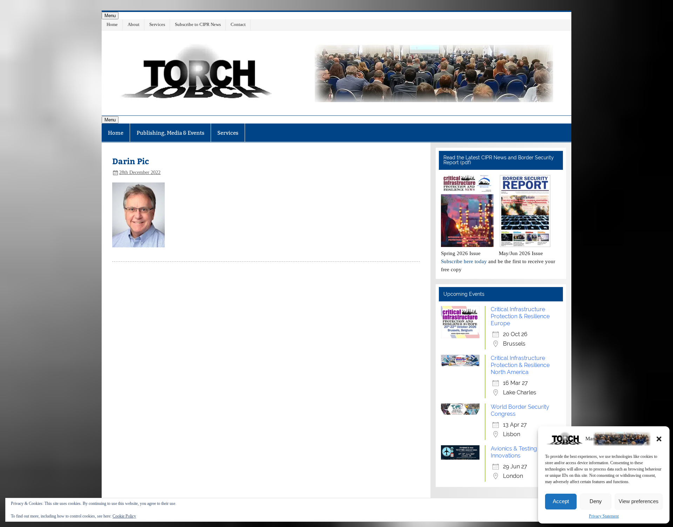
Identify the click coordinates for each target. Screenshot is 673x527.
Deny (596, 501)
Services (157, 24)
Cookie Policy (124, 516)
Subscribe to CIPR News (198, 24)
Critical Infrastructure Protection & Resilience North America (520, 365)
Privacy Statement (604, 516)
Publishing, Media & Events (170, 132)
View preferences (639, 501)
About (134, 24)
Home (112, 24)
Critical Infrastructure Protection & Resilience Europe (520, 316)
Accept (561, 501)
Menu (110, 15)
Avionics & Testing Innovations (514, 452)
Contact (238, 24)
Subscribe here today (464, 261)
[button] (658, 438)
